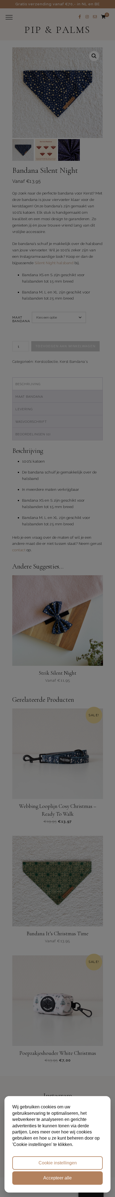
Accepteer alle (57, 1178)
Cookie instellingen (58, 1162)
